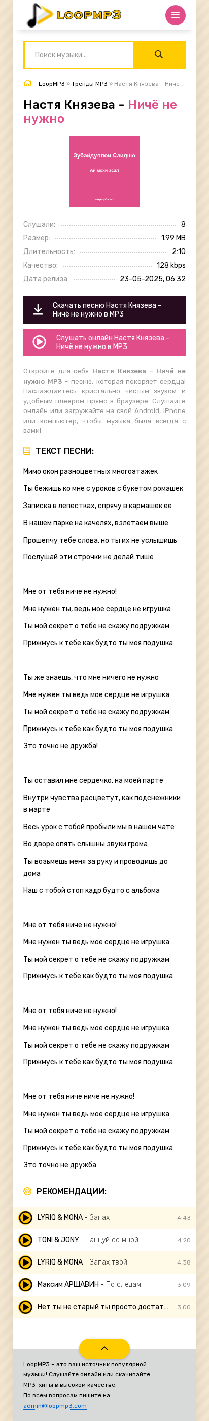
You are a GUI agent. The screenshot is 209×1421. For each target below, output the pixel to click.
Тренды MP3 (90, 83)
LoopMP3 (52, 83)
